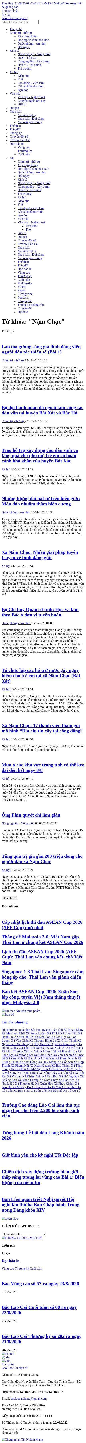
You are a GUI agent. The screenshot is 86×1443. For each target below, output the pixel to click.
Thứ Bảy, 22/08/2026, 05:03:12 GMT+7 (27, 3)
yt (6, 14)
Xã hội (14, 72)
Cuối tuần (24, 154)
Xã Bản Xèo (66, 1072)
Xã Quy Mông (47, 1062)
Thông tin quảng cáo (31, 304)
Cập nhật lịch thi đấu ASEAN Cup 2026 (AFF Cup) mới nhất (42, 925)
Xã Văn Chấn (20, 1040)
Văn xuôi (31, 226)
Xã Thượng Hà (25, 1083)
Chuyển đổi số (19, 136)
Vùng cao (24, 147)
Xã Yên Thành (63, 1055)
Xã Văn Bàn (50, 1076)
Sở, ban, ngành (41, 1029)
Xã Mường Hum (38, 1069)
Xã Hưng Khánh (66, 1058)
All (12, 158)
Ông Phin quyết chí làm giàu (31, 815)
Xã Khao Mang (73, 1029)
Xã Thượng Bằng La (43, 1040)
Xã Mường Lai (24, 1055)
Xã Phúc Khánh (64, 1083)
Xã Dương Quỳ (69, 1076)
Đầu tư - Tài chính (29, 65)
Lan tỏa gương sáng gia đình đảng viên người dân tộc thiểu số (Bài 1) (41, 349)
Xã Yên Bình (15, 1058)
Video (21, 286)
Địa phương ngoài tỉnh (16, 1029)
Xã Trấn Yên (46, 1058)
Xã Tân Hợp (27, 1047)
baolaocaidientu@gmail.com (29, 1398)
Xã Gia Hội (59, 1037)
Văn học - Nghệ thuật (31, 97)
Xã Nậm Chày (48, 1072)
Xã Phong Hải (20, 1065)
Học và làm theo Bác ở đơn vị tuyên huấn (40, 612)
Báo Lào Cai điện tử (14, 18)
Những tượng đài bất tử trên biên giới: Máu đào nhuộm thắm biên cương (41, 501)
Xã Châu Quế (49, 1044)
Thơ (28, 229)
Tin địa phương (15, 1022)
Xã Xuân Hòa (44, 1083)
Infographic (25, 301)
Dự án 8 (23, 312)
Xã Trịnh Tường (28, 1072)
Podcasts (23, 297)
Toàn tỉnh (57, 1029)
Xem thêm (9, 898)
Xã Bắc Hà (55, 1090)
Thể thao (15, 125)
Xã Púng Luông (36, 1033)
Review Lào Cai (20, 140)
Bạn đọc (23, 90)
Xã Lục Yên (32, 1051)
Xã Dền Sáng (58, 1069)
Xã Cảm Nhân (43, 1055)
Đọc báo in (17, 143)
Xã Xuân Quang (40, 1065)
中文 (15, 10)
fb (3, 14)
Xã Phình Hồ (25, 1037)
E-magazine (25, 294)
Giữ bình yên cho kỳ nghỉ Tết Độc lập (40, 1155)
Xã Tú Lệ (53, 1033)
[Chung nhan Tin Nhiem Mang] (22, 1439)
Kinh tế (14, 50)
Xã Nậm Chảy (49, 1080)
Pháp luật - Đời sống (31, 118)
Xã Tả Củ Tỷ (71, 1090)
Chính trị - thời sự (21, 32)
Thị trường (24, 68)
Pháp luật (15, 111)
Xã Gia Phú (19, 1069)
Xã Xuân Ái (58, 1047)
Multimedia (25, 283)
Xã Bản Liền (39, 1090)
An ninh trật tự (27, 115)
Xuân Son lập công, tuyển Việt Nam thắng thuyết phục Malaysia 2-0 (41, 997)
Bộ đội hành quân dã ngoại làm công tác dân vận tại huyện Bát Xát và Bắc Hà (42, 410)
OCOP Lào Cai (27, 57)
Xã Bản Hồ (39, 1087)
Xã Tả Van (54, 1087)
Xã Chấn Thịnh (67, 1040)
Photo (21, 290)
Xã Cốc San (65, 1062)
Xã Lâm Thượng (13, 1051)
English (6, 10)
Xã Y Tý (72, 1069)
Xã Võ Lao (14, 1076)
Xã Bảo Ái (31, 1058)
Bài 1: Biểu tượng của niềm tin (43, 1177)
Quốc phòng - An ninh (32, 43)
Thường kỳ (25, 150)
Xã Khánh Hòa (67, 1051)
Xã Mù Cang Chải (14, 1033)
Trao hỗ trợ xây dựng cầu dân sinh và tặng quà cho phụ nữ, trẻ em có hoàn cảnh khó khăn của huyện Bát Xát (40, 455)
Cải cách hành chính (30, 86)
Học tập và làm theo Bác (33, 40)
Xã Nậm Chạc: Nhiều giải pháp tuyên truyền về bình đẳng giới (40, 555)
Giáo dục (23, 75)
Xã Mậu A (43, 1047)
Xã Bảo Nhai (22, 1090)
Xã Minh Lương (28, 1080)
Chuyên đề (24, 308)
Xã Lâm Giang (68, 1044)
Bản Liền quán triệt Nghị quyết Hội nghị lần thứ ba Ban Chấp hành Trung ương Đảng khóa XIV (40, 1205)
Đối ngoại (24, 47)
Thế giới (15, 129)
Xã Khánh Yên (32, 1076)
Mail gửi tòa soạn (65, 3)
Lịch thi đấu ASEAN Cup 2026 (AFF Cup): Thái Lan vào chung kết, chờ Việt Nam (42, 957)
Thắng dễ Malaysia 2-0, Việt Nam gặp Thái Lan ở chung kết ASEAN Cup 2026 (42, 939)
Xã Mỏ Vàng (74, 1047)
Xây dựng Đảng (28, 36)
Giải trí (22, 104)
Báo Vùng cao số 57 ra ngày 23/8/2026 (40, 1283)
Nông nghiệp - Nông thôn (34, 54)
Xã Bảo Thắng (61, 1065)
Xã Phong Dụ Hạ (28, 1044)
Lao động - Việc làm (31, 82)
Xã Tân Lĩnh (48, 1051)
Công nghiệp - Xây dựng (33, 61)
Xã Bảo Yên (67, 1080)
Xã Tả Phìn (69, 1087)
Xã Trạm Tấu (69, 1033)
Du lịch (14, 108)
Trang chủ (16, 29)
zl (9, 14)
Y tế (20, 79)
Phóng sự (16, 133)
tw (12, 1364)
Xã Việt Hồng (28, 1062)
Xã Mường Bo (22, 1087)
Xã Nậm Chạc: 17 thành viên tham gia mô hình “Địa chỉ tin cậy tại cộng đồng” (42, 728)
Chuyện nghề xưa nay (32, 100)
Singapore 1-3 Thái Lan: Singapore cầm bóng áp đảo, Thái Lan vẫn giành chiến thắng (43, 977)
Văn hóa (15, 93)
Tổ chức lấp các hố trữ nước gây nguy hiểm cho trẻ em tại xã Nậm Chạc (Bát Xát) (41, 676)
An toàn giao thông (30, 122)
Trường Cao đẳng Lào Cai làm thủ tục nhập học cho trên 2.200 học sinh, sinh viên (41, 1110)
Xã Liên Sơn (42, 1037)
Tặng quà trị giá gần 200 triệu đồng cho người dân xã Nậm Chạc (42, 859)
